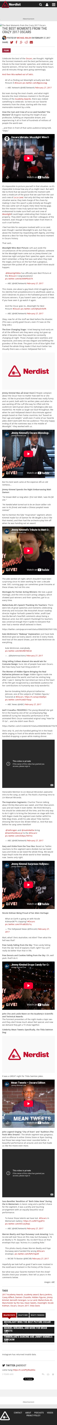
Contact (18, 1412)
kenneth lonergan (18, 1300)
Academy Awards (23, 99)
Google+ (21, 42)
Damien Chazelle (23, 1297)
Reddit (26, 42)
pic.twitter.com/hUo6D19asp (18, 699)
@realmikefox (28, 830)
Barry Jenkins (46, 1294)
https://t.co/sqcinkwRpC (36, 696)
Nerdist (11, 4)
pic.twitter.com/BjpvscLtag (35, 83)
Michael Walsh (24, 38)
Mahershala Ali (45, 1300)
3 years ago (7, 1374)
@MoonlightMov (13, 273)
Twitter (12, 42)
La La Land (32, 1300)
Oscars (29, 58)
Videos (50, 1412)
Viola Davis (35, 1305)
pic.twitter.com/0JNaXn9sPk (33, 308)
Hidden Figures (39, 1297)
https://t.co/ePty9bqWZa (24, 1370)
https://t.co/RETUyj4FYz (34, 1221)
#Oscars (18, 83)
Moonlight (6, 214)
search (40, 4)
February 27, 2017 (43, 87)
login (47, 4)
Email (31, 42)
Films (6, 50)
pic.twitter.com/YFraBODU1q (18, 924)
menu (53, 4)
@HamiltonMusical (14, 833)
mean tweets (30, 1303)
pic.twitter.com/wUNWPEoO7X (19, 278)
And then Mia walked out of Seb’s (17, 74)
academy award (31, 1294)
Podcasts (39, 1412)
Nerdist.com (5, 1415)
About (28, 1412)
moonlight (42, 1303)
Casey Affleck (8, 1297)
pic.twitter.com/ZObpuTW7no (18, 835)
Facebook (16, 42)
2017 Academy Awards (12, 1294)
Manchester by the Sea (13, 1303)
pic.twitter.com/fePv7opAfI (27, 1253)
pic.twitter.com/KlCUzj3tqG (17, 1223)
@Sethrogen (11, 830)
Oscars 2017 (23, 1305)
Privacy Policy (33, 1415)
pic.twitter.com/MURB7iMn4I (18, 651)
